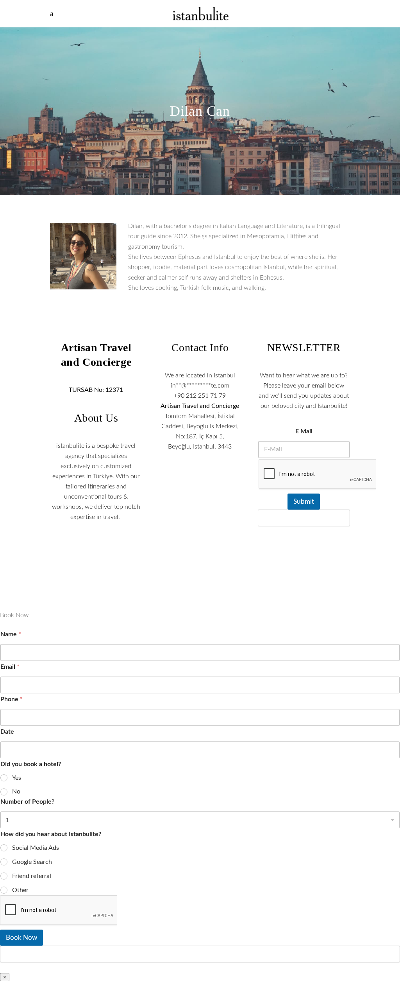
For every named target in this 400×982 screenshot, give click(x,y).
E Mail (303, 431)
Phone (11, 699)
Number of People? (27, 802)
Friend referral (31, 876)
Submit (303, 501)
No (16, 791)
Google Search (32, 862)
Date (7, 732)
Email (10, 667)
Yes (16, 778)
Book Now (21, 937)
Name (10, 634)
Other (20, 890)
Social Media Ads (35, 848)
